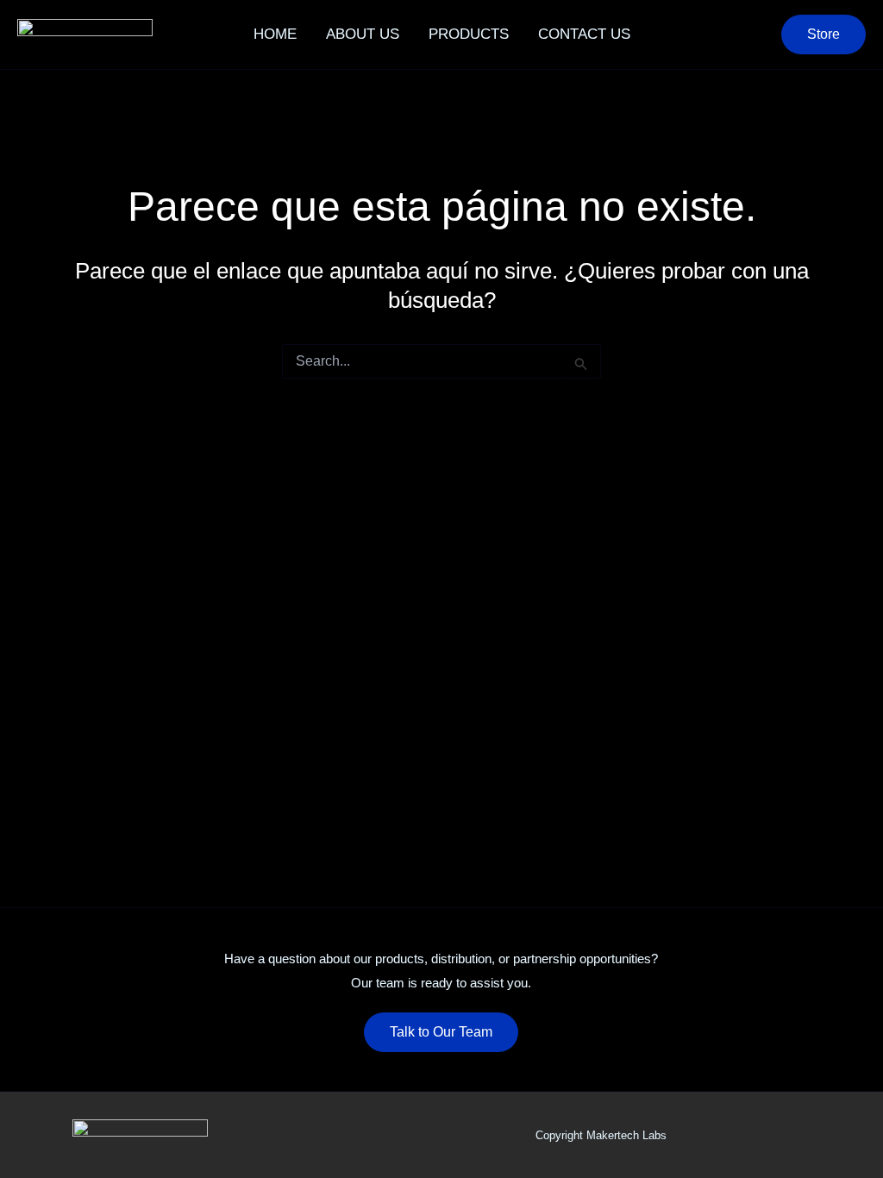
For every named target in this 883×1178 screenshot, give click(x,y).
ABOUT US (362, 34)
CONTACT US (584, 34)
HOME (275, 34)
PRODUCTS (469, 34)
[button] (823, 34)
